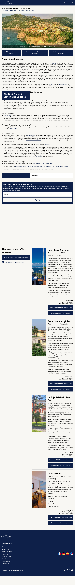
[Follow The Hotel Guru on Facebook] (67, 570)
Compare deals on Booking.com (14, 262)
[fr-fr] (59, 553)
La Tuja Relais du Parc (59, 397)
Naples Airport (31, 135)
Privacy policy (6, 556)
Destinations (6, 547)
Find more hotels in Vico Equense (61, 52)
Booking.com (13, 128)
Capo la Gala (7, 115)
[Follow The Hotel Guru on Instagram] (69, 570)
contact (20, 169)
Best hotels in (6, 549)
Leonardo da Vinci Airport (33, 140)
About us (5, 554)
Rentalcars (48, 144)
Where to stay (7, 552)
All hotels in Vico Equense (11, 52)
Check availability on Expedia (60, 313)
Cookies (4, 559)
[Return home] (7, 2)
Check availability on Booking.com (60, 308)
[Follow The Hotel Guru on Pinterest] (72, 570)
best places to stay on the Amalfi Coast (27, 166)
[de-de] (63, 553)
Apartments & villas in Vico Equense (35, 52)
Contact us (5, 564)
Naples (54, 63)
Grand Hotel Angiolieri (59, 321)
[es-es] (67, 553)
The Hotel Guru (7, 544)
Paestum (34, 156)
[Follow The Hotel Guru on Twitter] (65, 570)
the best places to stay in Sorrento (51, 166)
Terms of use (6, 561)
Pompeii (40, 156)
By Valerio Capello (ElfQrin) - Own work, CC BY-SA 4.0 (39, 46)
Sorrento (51, 84)
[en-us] (71, 553)
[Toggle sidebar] (72, 2)
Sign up (37, 200)
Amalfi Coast (63, 84)
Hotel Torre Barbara (12, 101)
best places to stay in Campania (42, 163)
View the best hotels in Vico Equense (15, 257)
